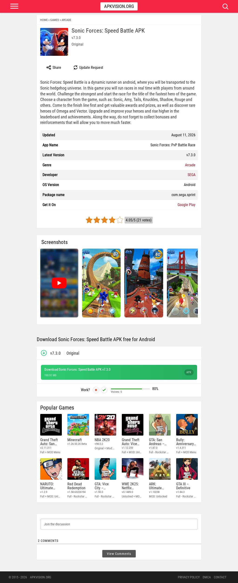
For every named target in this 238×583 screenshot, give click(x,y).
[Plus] (104, 390)
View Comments (119, 554)
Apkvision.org (119, 6)
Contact (220, 577)
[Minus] (96, 390)
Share (56, 67)
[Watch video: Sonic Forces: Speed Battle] (59, 283)
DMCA (207, 577)
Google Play (186, 205)
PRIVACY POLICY (189, 577)
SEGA (191, 175)
